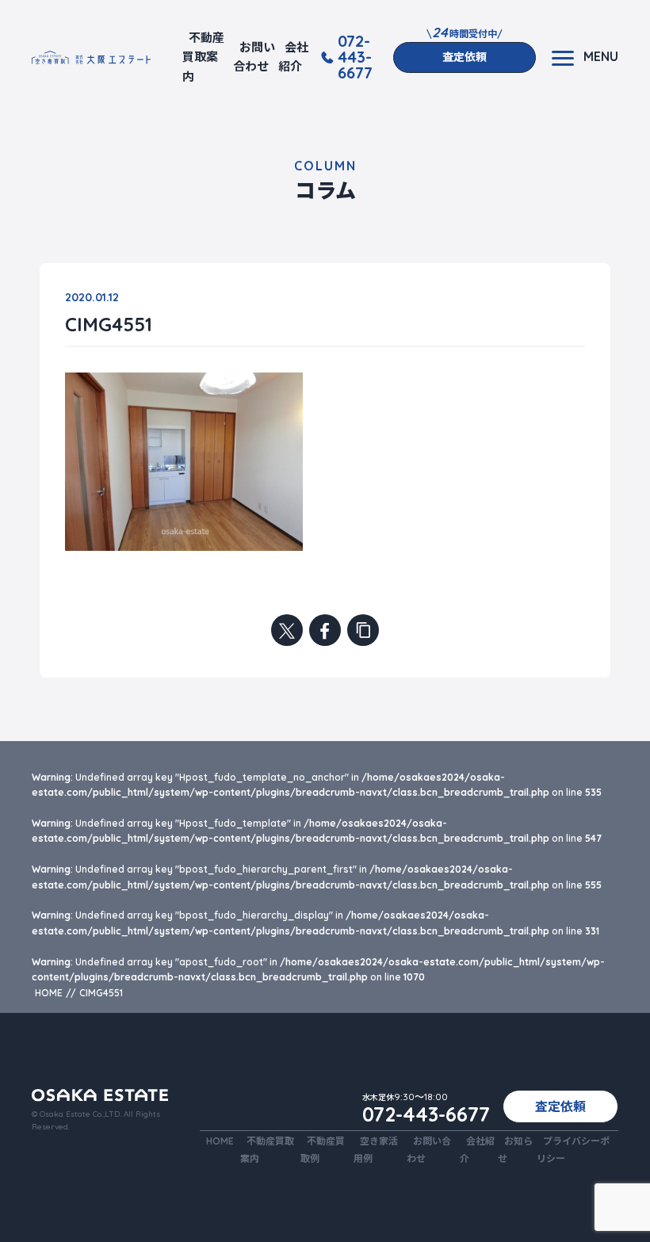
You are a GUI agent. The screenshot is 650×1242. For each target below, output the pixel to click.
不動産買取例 (322, 1149)
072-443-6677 (355, 57)
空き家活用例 (376, 1149)
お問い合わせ (254, 57)
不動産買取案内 (203, 57)
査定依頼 (464, 57)
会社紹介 (293, 57)
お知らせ (515, 1149)
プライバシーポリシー (573, 1149)
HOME (220, 1141)
